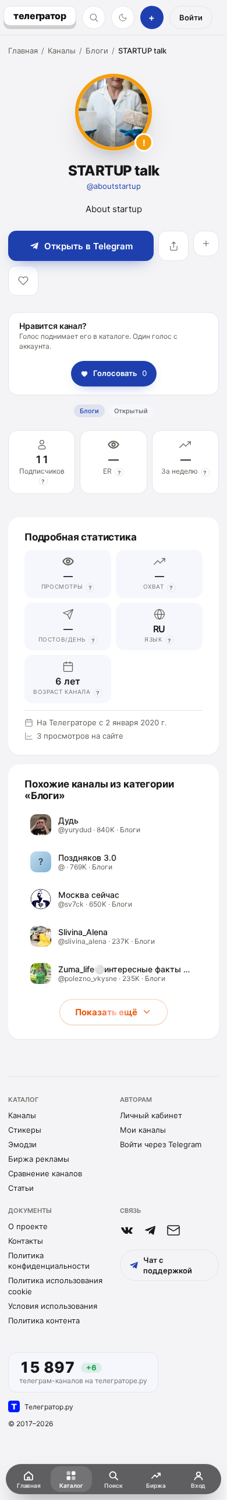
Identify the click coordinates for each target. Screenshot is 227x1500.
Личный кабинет (151, 1115)
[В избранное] (23, 281)
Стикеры (24, 1129)
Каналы (62, 50)
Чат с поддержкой (167, 1265)
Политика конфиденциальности (49, 1260)
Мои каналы (143, 1129)
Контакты (25, 1240)
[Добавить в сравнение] (206, 243)
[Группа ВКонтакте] (127, 1230)
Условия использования (52, 1306)
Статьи (21, 1188)
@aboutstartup (114, 186)
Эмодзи (22, 1144)
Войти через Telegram (160, 1144)
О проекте (28, 1226)
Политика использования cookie (55, 1285)
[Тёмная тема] (122, 17)
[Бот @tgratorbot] (150, 1230)
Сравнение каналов (45, 1173)
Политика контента (44, 1320)
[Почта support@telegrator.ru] (173, 1230)
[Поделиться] (173, 246)
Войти (191, 17)
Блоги (97, 50)
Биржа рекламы (38, 1159)
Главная (23, 50)
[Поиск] (93, 17)
